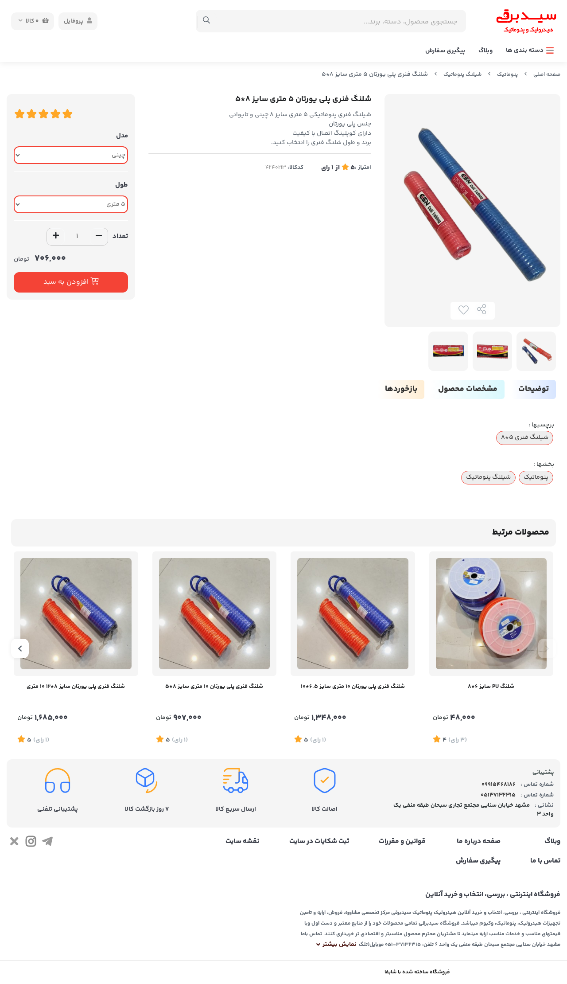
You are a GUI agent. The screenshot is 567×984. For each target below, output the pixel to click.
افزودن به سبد (66, 282)
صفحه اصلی (546, 74)
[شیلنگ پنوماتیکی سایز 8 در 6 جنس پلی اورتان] (491, 613)
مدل (122, 136)
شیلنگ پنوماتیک (462, 74)
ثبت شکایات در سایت (319, 841)
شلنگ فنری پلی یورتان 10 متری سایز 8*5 (214, 686)
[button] (547, 648)
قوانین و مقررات (402, 841)
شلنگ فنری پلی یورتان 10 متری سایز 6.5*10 (353, 686)
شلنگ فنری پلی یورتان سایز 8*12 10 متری (76, 686)
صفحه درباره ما (478, 841)
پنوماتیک (507, 74)
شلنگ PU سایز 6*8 (491, 686)
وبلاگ (485, 51)
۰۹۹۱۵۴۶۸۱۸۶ (499, 784)
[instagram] (30, 843)
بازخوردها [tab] (401, 389)
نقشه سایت (242, 841)
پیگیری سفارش (445, 51)
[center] (207, 21)
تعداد (120, 236)
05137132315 (498, 795)
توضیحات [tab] (533, 389)
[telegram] (47, 843)
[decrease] (99, 236)
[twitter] (14, 843)
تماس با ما (545, 861)
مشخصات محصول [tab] (467, 389)
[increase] (56, 236)
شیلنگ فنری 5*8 (524, 437)
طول (121, 185)
